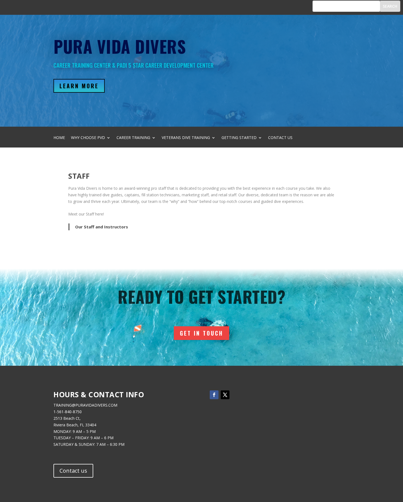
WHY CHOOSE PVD (88, 138)
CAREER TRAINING (133, 138)
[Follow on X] (225, 394)
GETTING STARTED (239, 138)
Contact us (73, 470)
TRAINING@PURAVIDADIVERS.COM (85, 405)
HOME (59, 138)
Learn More (79, 86)
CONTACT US (280, 138)
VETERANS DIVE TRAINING (186, 138)
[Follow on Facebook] (214, 394)
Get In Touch (201, 333)
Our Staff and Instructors (101, 226)
